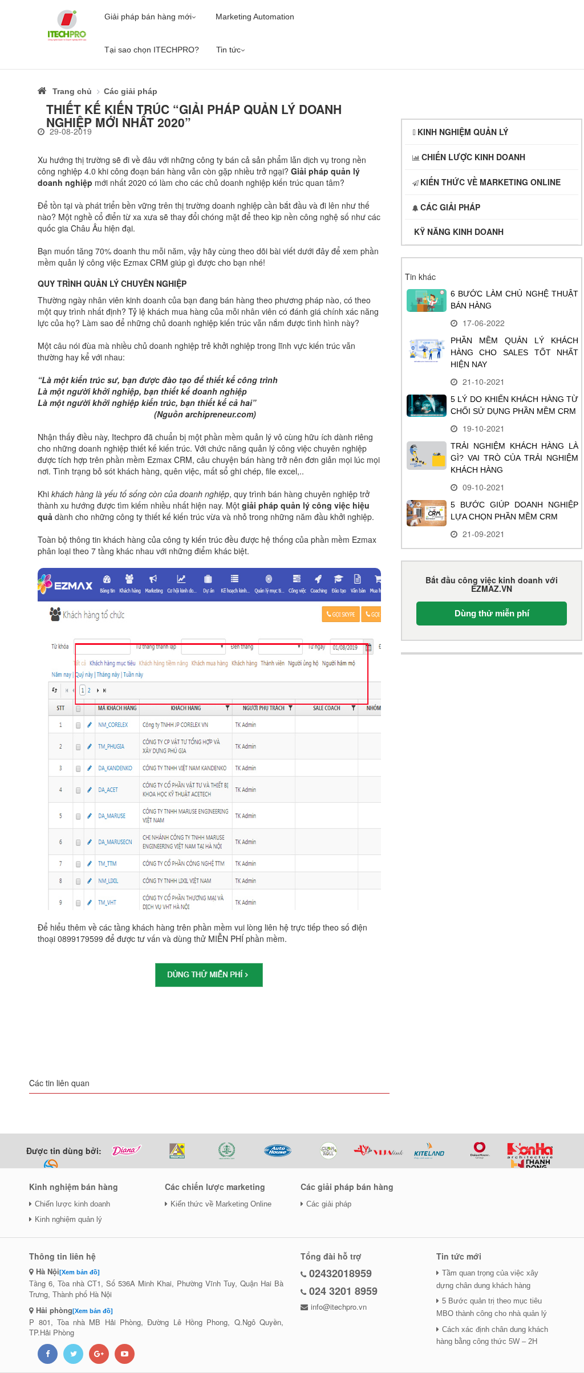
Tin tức (228, 49)
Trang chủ (72, 91)
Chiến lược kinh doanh (72, 1204)
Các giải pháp (130, 91)
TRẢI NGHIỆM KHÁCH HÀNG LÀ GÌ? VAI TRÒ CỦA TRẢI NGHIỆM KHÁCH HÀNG (514, 457)
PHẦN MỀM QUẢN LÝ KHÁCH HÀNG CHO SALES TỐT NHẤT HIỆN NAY (514, 352)
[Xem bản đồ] (79, 1272)
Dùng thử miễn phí (492, 613)
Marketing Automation (255, 16)
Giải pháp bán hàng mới (148, 16)
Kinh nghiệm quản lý (68, 1219)
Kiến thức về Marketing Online (221, 1204)
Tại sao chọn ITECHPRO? (151, 49)
